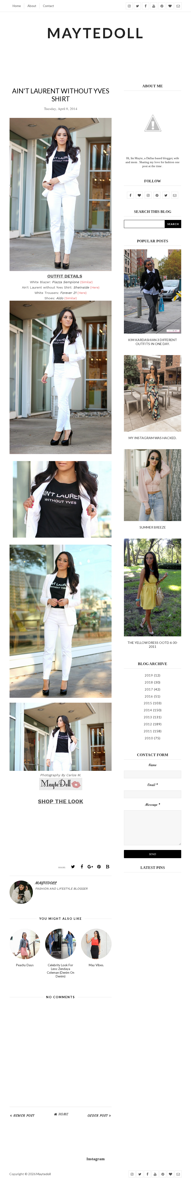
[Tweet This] (73, 867)
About (31, 6)
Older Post (98, 1116)
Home (17, 6)
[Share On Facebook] (81, 867)
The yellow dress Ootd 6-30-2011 (152, 645)
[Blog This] (107, 867)
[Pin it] (99, 867)
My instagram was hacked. (153, 438)
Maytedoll (43, 1174)
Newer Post (23, 1116)
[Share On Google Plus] (90, 867)
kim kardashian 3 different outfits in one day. (152, 342)
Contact (48, 6)
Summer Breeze (153, 527)
